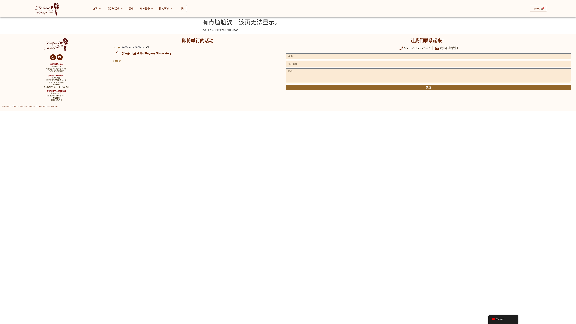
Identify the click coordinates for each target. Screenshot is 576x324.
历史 (131, 8)
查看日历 (117, 60)
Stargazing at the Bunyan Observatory (146, 53)
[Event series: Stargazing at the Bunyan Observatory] (147, 47)
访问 (95, 8)
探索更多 (164, 8)
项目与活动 (113, 8)
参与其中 (145, 8)
